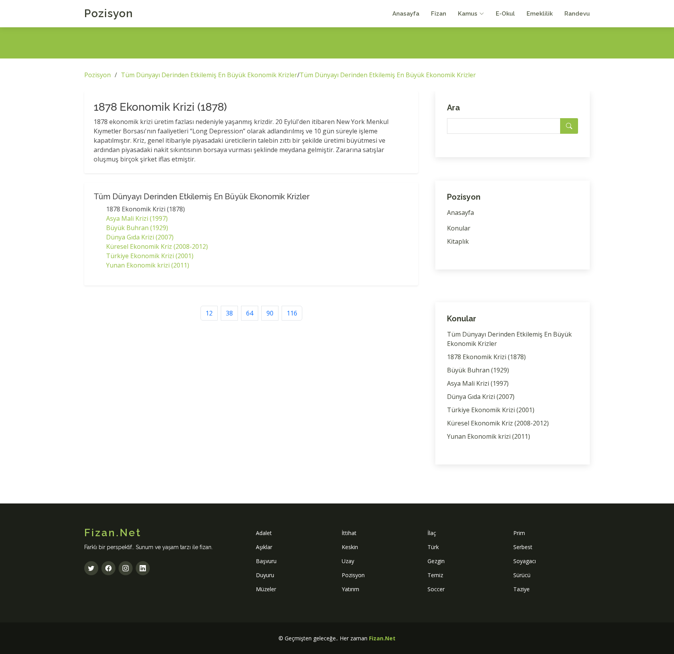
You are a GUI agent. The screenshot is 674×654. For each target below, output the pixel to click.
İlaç (431, 533)
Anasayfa (405, 13)
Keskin (350, 547)
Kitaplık (458, 241)
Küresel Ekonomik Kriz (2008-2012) (157, 246)
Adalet (264, 533)
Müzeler (266, 589)
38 (229, 313)
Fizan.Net (382, 638)
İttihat (349, 533)
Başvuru (266, 561)
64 (249, 313)
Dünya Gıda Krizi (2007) (140, 237)
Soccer (436, 589)
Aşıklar (264, 547)
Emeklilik (540, 13)
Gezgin (436, 561)
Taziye (521, 589)
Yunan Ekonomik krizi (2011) (147, 265)
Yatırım (350, 589)
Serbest (522, 547)
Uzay (348, 561)
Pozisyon (108, 13)
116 (292, 313)
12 (209, 313)
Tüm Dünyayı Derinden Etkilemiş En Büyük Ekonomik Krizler (209, 75)
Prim (519, 533)
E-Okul (505, 13)
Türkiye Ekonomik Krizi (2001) (149, 256)
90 (269, 313)
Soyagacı (524, 561)
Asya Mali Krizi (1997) (137, 218)
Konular (458, 228)
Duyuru (265, 575)
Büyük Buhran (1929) (137, 227)
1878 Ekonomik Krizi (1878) (486, 357)
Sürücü (521, 575)
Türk (433, 547)
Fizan (438, 13)
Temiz (435, 575)
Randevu (577, 13)
